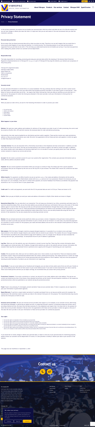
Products (49, 7)
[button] (85, 1)
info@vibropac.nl (63, 1)
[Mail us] (49, 371)
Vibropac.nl (31, 61)
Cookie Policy (82, 388)
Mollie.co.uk (38, 179)
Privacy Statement (83, 392)
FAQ (81, 386)
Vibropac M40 (75, 7)
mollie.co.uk (4, 179)
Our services (58, 7)
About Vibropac (39, 7)
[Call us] (42, 371)
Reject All (18, 421)
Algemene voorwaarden (85, 390)
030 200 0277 (4, 76)
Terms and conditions (53, 425)
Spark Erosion (85, 7)
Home (2, 22)
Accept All (27, 421)
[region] (18, 416)
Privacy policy (62, 425)
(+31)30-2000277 (53, 1)
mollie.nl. (42, 177)
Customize (9, 421)
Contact (66, 7)
